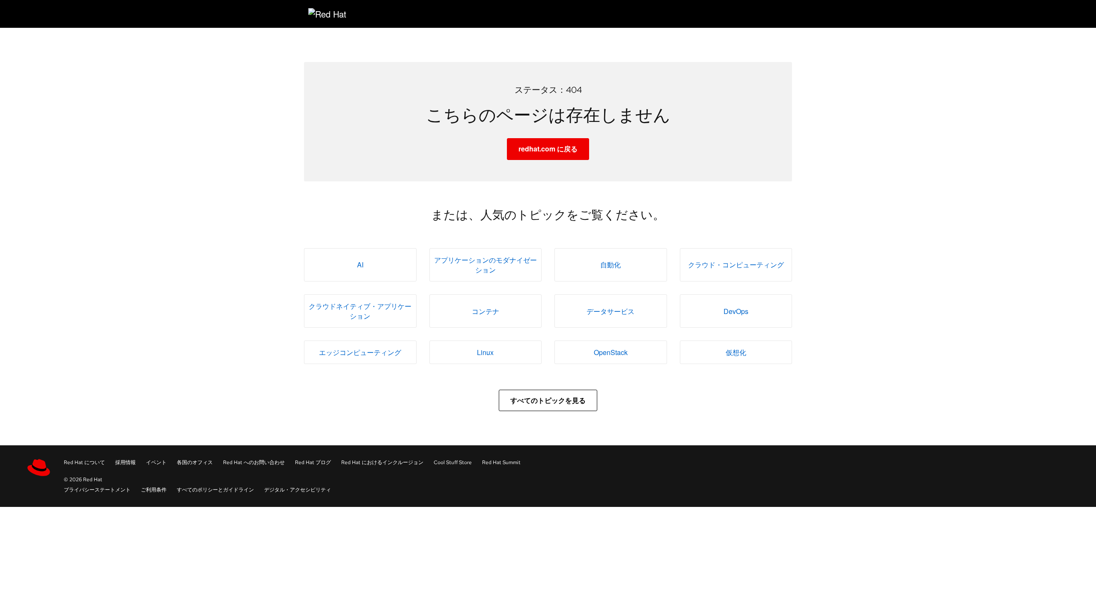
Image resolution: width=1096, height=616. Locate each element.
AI (360, 265)
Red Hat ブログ (313, 462)
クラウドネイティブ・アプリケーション (360, 311)
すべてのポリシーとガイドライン (215, 489)
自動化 (610, 265)
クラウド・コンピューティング (736, 265)
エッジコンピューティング (360, 352)
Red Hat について (84, 462)
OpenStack (611, 352)
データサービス (610, 311)
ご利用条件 (154, 489)
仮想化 (736, 352)
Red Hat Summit (501, 462)
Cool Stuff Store (453, 462)
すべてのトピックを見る (548, 400)
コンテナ (485, 311)
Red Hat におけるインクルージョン (382, 462)
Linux (485, 352)
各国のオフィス (195, 462)
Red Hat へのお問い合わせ (254, 462)
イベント (156, 462)
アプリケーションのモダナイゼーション (485, 265)
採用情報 (125, 462)
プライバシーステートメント (97, 489)
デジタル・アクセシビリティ (297, 489)
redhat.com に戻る (548, 149)
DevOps (736, 311)
